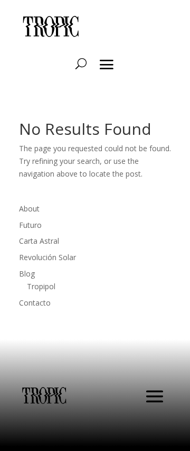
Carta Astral (39, 241)
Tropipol (41, 286)
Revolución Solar (47, 257)
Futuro (30, 225)
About (29, 209)
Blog (27, 274)
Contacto (35, 303)
